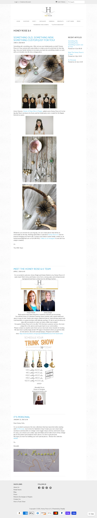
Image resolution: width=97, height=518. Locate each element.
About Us (16, 487)
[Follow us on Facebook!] (39, 488)
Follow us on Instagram (48, 238)
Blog (15, 492)
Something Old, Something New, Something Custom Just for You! (34, 38)
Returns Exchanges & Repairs (23, 497)
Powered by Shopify (58, 509)
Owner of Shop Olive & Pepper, (33, 111)
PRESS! (79, 21)
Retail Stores (18, 489)
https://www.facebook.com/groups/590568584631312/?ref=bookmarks (41, 333)
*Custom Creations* (58, 24)
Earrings (51, 21)
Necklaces (43, 21)
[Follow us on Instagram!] (50, 488)
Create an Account (25, 2)
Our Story (26, 21)
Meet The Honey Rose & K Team (32, 269)
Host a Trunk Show (19, 501)
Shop (34, 21)
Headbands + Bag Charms (41, 24)
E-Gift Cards (70, 21)
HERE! (16, 438)
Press (15, 494)
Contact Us (17, 499)
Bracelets (60, 21)
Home (18, 21)
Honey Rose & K (53, 234)
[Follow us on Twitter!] (43, 488)
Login (16, 2)
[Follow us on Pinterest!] (47, 488)
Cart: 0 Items (61, 2)
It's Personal (22, 417)
